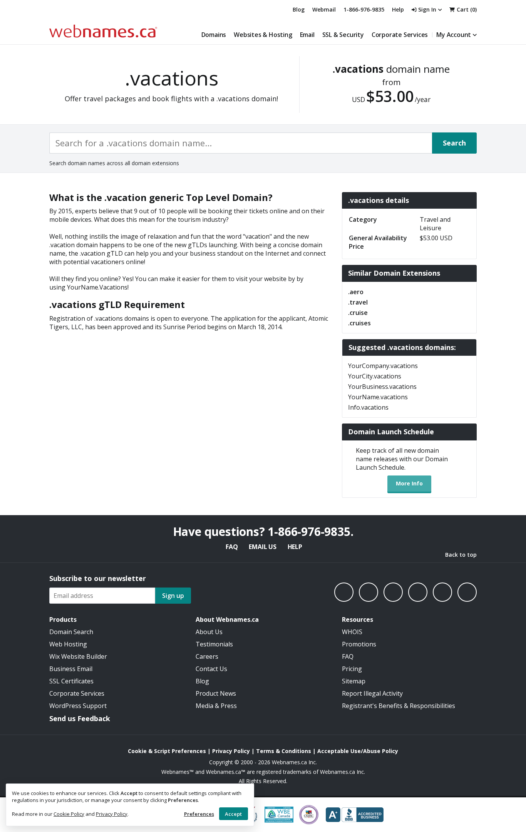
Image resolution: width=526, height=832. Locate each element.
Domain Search (71, 632)
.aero (356, 292)
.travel (358, 302)
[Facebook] (343, 592)
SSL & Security (343, 34)
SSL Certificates (71, 681)
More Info (409, 483)
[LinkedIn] (393, 592)
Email (307, 34)
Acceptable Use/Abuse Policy (357, 751)
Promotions (359, 644)
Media (204, 705)
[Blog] (442, 592)
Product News (216, 693)
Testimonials (214, 644)
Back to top (461, 554)
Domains (213, 34)
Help (295, 546)
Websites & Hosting (263, 34)
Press (229, 705)
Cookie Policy (69, 813)
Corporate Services (400, 34)
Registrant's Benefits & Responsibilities (398, 705)
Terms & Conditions (283, 751)
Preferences (199, 813)
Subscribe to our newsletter (97, 578)
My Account (453, 34)
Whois (352, 632)
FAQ (232, 546)
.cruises (359, 323)
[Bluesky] (417, 592)
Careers (207, 656)
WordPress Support (78, 705)
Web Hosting (68, 644)
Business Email (70, 669)
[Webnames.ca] (103, 31)
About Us (209, 632)
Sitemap (353, 681)
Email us (262, 546)
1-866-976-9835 (363, 9)
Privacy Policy (111, 813)
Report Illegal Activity (372, 693)
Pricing (352, 669)
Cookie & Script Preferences (167, 751)
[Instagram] (368, 592)
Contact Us (211, 669)
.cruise (358, 312)
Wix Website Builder (78, 656)
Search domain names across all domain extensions (114, 163)
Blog (299, 9)
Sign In (427, 9)
